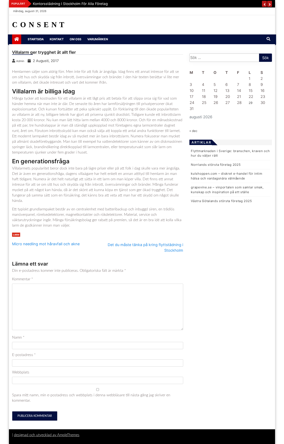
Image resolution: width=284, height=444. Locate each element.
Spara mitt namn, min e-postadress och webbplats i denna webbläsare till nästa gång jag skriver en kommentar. (91, 398)
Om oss (75, 39)
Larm (16, 234)
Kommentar (22, 279)
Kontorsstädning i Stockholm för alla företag (70, 4)
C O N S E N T (38, 25)
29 (250, 103)
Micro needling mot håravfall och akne (46, 244)
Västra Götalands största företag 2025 (221, 201)
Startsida (36, 39)
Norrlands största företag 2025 (216, 165)
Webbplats (20, 372)
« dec (193, 131)
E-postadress (24, 355)
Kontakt (57, 39)
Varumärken (97, 39)
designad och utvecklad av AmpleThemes (46, 435)
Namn (18, 337)
